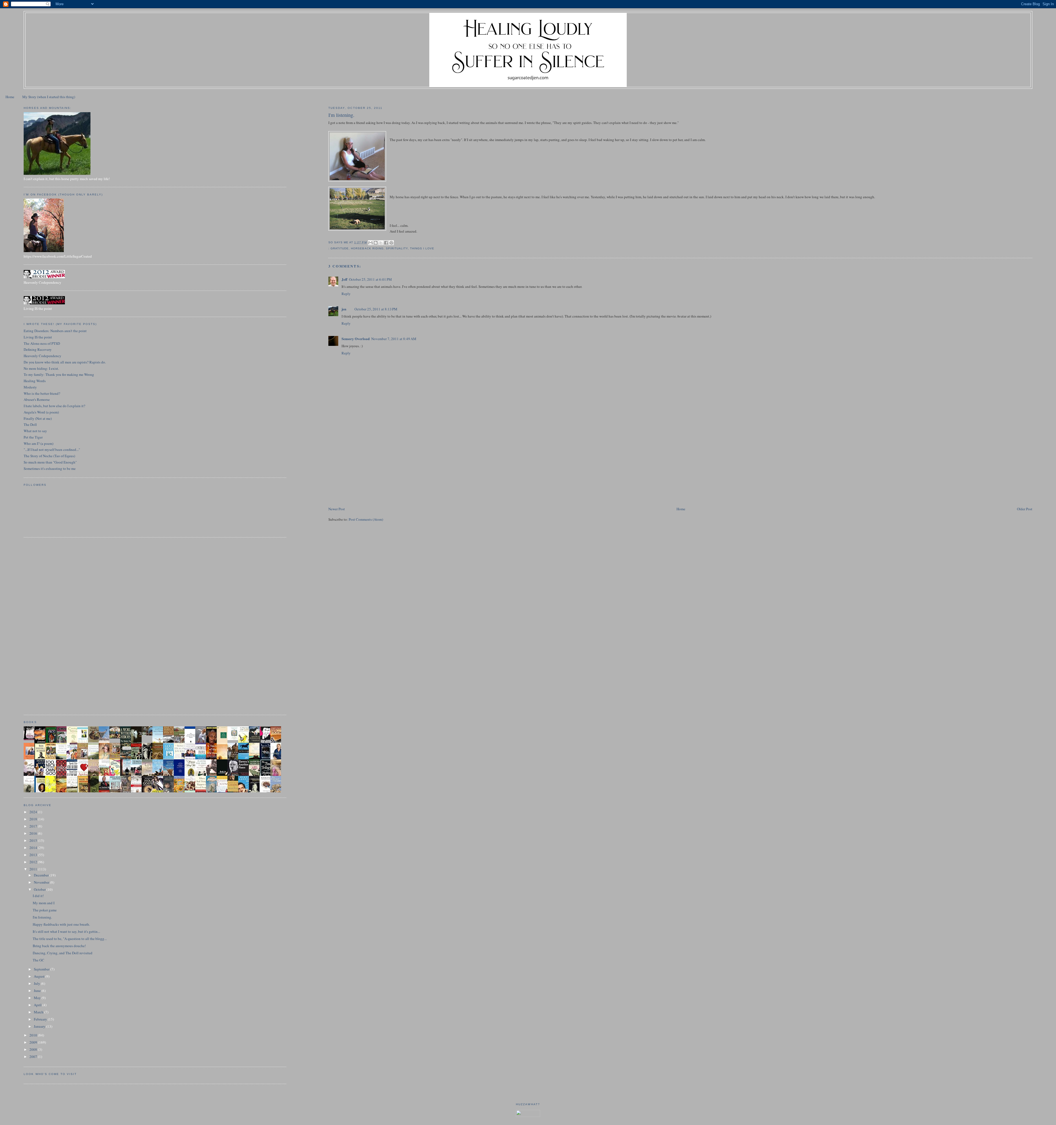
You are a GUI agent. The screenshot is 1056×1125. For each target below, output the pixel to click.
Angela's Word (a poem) (41, 412)
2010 (33, 1035)
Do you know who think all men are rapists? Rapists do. (65, 362)
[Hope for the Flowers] (52, 791)
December (42, 875)
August (39, 976)
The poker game (45, 910)
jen (344, 308)
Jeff (344, 279)
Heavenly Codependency (42, 355)
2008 (33, 1049)
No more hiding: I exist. (41, 368)
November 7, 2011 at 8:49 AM (393, 338)
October (40, 889)
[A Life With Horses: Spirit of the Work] (148, 734)
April (38, 1004)
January (40, 1026)
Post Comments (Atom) (366, 519)
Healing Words (35, 380)
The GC (38, 960)
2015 (33, 840)
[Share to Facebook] (386, 243)
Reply (346, 293)
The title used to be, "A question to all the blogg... (70, 938)
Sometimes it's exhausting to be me (50, 468)
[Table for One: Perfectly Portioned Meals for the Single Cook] (116, 737)
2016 (33, 833)
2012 (33, 861)
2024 (33, 811)
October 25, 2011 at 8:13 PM (375, 309)
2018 (33, 819)
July (37, 983)
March (39, 1012)
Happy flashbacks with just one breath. (61, 924)
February (41, 1019)
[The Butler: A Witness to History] (127, 775)
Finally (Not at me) (38, 418)
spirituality (397, 248)
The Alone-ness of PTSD (42, 343)
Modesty (30, 387)
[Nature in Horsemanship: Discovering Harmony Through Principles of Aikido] (256, 742)
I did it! (38, 895)
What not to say (35, 430)
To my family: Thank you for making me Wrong (59, 374)
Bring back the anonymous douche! (59, 945)
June (38, 990)
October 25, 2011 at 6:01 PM (370, 279)
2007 (33, 1056)
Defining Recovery (38, 349)
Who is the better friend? (42, 393)
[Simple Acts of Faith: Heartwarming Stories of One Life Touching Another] (95, 741)
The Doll (30, 424)
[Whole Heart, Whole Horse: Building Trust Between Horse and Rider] (84, 758)
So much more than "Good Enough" (50, 462)
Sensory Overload (356, 338)
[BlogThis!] (375, 243)
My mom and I (43, 902)
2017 (33, 826)
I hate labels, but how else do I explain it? (54, 405)
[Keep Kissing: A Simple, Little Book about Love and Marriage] (30, 738)
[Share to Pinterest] (391, 243)
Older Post (1024, 508)
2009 (33, 1042)
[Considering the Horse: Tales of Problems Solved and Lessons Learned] (116, 758)
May (38, 997)
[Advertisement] (369, 467)
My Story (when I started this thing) (48, 96)
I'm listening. (42, 917)
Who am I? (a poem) (38, 443)
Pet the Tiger (33, 437)
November (42, 882)
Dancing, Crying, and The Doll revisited (62, 952)
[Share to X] (381, 243)
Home (10, 96)
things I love (422, 248)
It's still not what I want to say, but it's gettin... (66, 931)
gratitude (340, 248)
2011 (33, 869)
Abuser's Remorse (37, 399)
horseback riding (367, 248)
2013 (33, 854)
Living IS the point (38, 337)
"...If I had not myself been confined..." (52, 449)
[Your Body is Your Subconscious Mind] (234, 738)
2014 (33, 847)
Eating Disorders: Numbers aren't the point (55, 330)
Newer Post (336, 508)
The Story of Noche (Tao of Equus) (49, 455)
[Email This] (370, 243)
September (42, 969)
